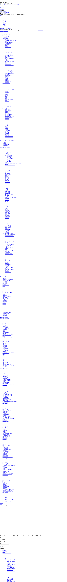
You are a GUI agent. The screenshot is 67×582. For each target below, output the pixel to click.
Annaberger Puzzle (6, 373)
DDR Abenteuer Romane (9, 254)
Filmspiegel (6, 164)
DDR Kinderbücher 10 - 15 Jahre (10, 241)
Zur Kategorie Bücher (4, 31)
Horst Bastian (7, 199)
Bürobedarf (4, 142)
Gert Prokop (7, 188)
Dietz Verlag (5, 396)
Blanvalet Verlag (5, 383)
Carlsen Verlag (5, 389)
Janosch (6, 63)
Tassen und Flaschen (6, 313)
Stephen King (7, 134)
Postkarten (4, 304)
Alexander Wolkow (8, 170)
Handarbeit (4, 35)
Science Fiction (7, 133)
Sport (5, 103)
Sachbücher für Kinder (8, 75)
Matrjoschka (5, 297)
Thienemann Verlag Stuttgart (7, 480)
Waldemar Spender (8, 222)
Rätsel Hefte (5, 86)
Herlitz (4, 428)
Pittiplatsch (4, 303)
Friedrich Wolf (7, 185)
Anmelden (7, 12)
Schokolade (4, 308)
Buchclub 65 (5, 386)
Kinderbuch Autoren (8, 64)
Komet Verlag (5, 440)
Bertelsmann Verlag (6, 382)
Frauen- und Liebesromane (9, 121)
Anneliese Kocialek (8, 174)
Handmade (4, 289)
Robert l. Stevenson (8, 272)
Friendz (4, 419)
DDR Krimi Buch (8, 258)
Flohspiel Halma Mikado (7, 335)
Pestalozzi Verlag (5, 456)
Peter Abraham (7, 216)
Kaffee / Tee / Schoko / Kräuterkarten (9, 292)
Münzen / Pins (5, 301)
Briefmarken (7, 92)
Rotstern (4, 468)
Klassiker (6, 129)
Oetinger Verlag (5, 452)
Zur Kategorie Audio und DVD (5, 28)
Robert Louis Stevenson (9, 136)
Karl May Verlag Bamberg (7, 435)
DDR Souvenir (5, 283)
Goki (3, 422)
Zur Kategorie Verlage (4, 368)
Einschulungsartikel (6, 144)
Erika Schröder (7, 182)
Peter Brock (7, 217)
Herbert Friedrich (7, 196)
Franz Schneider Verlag (6, 416)
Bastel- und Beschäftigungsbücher (8, 33)
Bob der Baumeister (8, 47)
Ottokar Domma (7, 215)
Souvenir (4, 310)
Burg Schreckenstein (8, 48)
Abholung (4, 550)
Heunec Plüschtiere (6, 339)
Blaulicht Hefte (7, 153)
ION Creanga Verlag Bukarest (8, 433)
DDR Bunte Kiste (8, 157)
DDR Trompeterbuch (8, 243)
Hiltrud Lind (7, 198)
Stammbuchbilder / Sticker (7, 312)
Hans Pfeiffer (7, 122)
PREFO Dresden (5, 460)
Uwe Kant (6, 221)
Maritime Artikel (5, 298)
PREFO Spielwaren (6, 353)
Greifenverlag (5, 424)
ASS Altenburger (5, 377)
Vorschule (4, 143)
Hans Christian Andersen (9, 194)
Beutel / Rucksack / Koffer (7, 280)
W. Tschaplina (7, 231)
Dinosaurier (4, 330)
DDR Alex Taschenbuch (9, 235)
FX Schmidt (5, 420)
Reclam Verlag (5, 464)
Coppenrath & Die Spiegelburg (8, 391)
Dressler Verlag (5, 400)
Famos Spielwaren (6, 332)
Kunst (6, 97)
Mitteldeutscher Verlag (6, 446)
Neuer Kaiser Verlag (6, 451)
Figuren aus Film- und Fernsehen (8, 334)
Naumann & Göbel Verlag (7, 449)
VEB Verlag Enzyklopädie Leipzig (8, 489)
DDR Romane (7, 259)
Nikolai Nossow (7, 213)
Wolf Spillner (7, 230)
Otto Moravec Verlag (6, 453)
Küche (4, 294)
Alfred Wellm (7, 172)
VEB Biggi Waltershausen (7, 364)
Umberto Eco (7, 135)
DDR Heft (6, 159)
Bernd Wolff (7, 176)
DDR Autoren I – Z (10, 570)
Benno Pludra (7, 175)
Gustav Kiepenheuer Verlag (7, 426)
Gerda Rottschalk (7, 186)
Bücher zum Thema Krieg (9, 117)
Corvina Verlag (5, 392)
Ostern (4, 302)
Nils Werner (7, 214)
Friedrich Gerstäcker (8, 264)
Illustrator (6, 127)
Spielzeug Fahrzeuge (6, 361)
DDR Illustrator (7, 257)
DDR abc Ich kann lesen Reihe (10, 234)
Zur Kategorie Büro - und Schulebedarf (6, 140)
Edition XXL (5, 407)
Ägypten (6, 88)
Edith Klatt (6, 179)
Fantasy (6, 57)
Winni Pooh (7, 80)
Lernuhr (4, 344)
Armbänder (4, 278)
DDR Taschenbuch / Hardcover (8, 250)
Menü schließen (3, 11)
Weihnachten (5, 315)
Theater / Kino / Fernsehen (9, 106)
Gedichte (6, 95)
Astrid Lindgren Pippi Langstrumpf (10, 40)
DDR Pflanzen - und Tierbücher (8, 247)
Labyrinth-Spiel (5, 343)
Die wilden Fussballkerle (9, 50)
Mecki (4, 299)
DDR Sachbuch (5, 248)
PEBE (4, 349)
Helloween (4, 338)
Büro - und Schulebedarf (7, 553)
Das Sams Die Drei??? (8, 52)
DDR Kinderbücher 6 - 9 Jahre (10, 240)
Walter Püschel (7, 224)
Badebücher (7, 41)
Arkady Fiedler (7, 252)
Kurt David (6, 208)
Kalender (4, 293)
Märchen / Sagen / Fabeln (7, 84)
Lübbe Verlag (5, 444)
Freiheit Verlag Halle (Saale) (7, 417)
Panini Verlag (5, 454)
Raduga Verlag (5, 462)
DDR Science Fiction (8, 260)
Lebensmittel (5, 295)
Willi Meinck (7, 228)
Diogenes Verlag (5, 397)
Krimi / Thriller (7, 130)
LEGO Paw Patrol (8, 68)
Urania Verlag (5, 488)
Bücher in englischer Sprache (9, 116)
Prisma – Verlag (5, 461)
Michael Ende (7, 132)
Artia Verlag (5, 376)
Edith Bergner (7, 178)
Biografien (6, 91)
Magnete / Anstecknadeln (7, 296)
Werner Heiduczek (8, 226)
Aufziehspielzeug (5, 320)
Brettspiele (4, 325)
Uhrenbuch (6, 77)
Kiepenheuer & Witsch (6, 436)
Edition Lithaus (5, 402)
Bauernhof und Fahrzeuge (9, 42)
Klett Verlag (4, 437)
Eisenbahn (6, 94)
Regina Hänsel (7, 219)
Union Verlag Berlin (6, 486)
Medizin (6, 98)
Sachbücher (4, 87)
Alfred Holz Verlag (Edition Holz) (8, 370)
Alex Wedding (7, 169)
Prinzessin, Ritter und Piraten (9, 73)
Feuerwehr (4, 333)
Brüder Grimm (7, 177)
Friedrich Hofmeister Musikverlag (8, 418)
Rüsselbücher (7, 242)
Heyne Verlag (5, 430)
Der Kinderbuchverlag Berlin (7, 394)
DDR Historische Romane (11, 571)
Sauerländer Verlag (6, 471)
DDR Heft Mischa (8, 160)
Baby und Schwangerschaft (9, 89)
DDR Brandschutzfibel (8, 156)
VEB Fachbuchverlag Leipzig (7, 490)
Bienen (6, 90)
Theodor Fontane (7, 273)
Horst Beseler (7, 200)
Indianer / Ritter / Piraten (7, 341)
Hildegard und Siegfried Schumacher (11, 197)
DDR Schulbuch (5, 249)
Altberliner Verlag (5, 371)
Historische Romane (8, 123)
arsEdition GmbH (5, 375)
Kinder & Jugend (5, 38)
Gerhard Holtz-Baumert (8, 187)
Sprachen (6, 104)
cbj (3, 390)
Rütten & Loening (6, 470)
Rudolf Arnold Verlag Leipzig (7, 469)
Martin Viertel (7, 212)
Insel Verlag (4, 432)
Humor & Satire (7, 125)
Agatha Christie (7, 109)
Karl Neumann (7, 204)
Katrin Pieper (7, 206)
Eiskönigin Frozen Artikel (9, 55)
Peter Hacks (7, 218)
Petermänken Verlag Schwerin (8, 457)
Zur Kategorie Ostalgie (4, 317)
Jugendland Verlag (6, 434)
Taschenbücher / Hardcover (7, 108)
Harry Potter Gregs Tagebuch (9, 61)
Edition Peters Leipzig (6, 406)
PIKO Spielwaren (5, 350)
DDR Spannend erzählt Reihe (9, 261)
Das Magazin (7, 154)
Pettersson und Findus (8, 69)
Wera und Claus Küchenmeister (10, 225)
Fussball (6, 59)
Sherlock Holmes (7, 113)
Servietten (4, 309)
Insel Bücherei (5, 37)
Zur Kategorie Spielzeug (4, 318)
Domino (4, 331)
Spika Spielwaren (5, 362)
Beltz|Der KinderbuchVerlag (7, 380)
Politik (6, 100)
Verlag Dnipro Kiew (6, 493)
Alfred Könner (7, 171)
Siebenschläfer (7, 76)
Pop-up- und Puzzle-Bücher (9, 72)
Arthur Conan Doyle (8, 110)
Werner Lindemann (8, 227)
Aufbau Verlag (5, 378)
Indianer (6, 62)
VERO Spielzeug (5, 366)
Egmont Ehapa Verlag (6, 408)
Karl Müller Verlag (6, 413)
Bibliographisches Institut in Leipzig (8, 384)
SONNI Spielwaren (6, 358)
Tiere (3, 363)
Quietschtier (4, 356)
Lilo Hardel (6, 209)
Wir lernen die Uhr (8, 81)
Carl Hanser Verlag (6, 388)
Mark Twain (7, 131)
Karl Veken (6, 205)
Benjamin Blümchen (8, 43)
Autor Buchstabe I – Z (8, 115)
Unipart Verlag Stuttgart (6, 487)
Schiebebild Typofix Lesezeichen (8, 306)
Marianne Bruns (7, 211)
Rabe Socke (7, 74)
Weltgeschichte (7, 107)
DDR (5, 93)
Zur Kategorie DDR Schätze (5, 147)
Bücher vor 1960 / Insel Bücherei (8, 32)
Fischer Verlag (5, 415)
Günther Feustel (7, 191)
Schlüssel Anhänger (6, 307)
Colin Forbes (7, 118)
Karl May (6, 128)
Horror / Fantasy (7, 124)
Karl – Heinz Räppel (8, 203)
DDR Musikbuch (5, 246)
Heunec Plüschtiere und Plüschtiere (8, 352)
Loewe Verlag (5, 443)
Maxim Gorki (7, 271)
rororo (4, 466)
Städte (6, 105)
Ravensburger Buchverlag (7, 463)
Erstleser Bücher (7, 56)
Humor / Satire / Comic (6, 36)
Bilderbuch (6, 45)
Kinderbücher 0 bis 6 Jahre (9, 65)
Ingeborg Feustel (7, 201)
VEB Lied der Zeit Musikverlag (8, 491)
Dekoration (4, 284)
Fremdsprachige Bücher (6, 34)
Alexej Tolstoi (7, 251)
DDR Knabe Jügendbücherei (9, 244)
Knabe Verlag (5, 438)
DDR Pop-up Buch (8, 245)
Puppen (4, 354)
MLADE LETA (5, 447)
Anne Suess (7, 39)
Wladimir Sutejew (8, 229)
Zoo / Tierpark (7, 82)
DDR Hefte (4, 150)
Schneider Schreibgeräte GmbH (8, 473)
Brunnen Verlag (5, 385)
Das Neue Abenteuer (8, 155)
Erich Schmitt (7, 181)
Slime (3, 357)
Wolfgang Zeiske (7, 232)
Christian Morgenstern (8, 253)
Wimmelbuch (7, 79)
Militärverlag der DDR (6, 445)
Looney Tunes (5, 345)
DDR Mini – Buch (8, 161)
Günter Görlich (7, 192)
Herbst (4, 290)
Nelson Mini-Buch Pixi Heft (9, 71)
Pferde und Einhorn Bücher (9, 70)
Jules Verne (6, 126)
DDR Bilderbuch (7, 237)
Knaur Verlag (5, 439)
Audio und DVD (5, 551)
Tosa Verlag (4, 484)
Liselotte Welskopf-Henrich (9, 269)
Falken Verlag (5, 412)
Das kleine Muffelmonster (9, 51)
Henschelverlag (5, 427)
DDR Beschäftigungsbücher (9, 236)
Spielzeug (4, 360)
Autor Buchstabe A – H (8, 114)
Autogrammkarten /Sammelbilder (8, 279)
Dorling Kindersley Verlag (7, 399)
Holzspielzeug (5, 340)
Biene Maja (6, 46)
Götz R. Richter (7, 190)
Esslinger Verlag (5, 403)
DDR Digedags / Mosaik (9, 158)
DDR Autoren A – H (8, 255)
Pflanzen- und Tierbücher (9, 99)
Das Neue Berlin (5, 393)
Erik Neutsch (7, 263)
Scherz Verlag (5, 472)
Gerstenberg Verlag (6, 421)
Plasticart (4, 351)
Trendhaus (4, 482)
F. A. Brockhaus (5, 411)
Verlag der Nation (5, 492)
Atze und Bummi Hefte (8, 152)
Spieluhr (4, 359)
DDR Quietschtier (6, 328)
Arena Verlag (5, 374)
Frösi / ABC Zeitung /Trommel (10, 165)
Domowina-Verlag (6, 398)
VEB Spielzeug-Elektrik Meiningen (8, 365)
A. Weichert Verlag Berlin (7, 379)
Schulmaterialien (5, 145)
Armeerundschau (7, 151)
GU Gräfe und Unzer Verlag (7, 425)
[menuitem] (33, 8)
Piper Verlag (5, 458)
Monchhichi (4, 347)
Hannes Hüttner (7, 193)
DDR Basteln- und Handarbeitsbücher (9, 149)
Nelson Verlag (5, 450)
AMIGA (4, 372)
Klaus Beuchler (7, 207)
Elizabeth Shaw (7, 180)
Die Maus (6, 53)
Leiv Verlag (4, 442)
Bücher (4, 552)
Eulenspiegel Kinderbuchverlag (8, 410)
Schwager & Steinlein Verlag (7, 474)
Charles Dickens (7, 112)
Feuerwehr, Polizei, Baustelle (9, 58)
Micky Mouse (5, 300)
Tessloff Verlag (5, 478)
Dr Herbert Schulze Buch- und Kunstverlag (10, 401)
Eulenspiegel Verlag (6, 409)
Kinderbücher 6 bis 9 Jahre (9, 66)
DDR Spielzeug (5, 327)
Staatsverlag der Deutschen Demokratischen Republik (11, 476)
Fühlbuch (6, 60)
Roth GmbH (5, 467)
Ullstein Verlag (5, 485)
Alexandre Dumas (8, 111)
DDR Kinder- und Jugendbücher (8, 233)
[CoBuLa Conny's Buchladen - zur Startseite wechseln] (9, 4)
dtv (3, 404)
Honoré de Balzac (8, 265)
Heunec (4, 429)
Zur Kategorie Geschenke (4, 276)
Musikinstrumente (5, 348)
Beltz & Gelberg (5, 381)
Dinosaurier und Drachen (9, 54)
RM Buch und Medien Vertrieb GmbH (9, 465)
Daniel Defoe (7, 119)
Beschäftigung (5, 323)
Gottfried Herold (7, 189)
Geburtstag (4, 287)
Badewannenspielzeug (6, 322)
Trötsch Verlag (5, 314)
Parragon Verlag (5, 455)
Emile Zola (6, 262)
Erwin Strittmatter (7, 183)
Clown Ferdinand (5, 326)
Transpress (4, 481)
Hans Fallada (7, 195)
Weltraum (6, 78)
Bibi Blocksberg (7, 44)
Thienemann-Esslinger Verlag (7, 479)
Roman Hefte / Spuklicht (9, 137)
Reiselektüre (7, 101)
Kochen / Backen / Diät (6, 83)
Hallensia (6, 96)
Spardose (4, 311)
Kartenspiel (4, 342)
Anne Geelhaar (7, 173)
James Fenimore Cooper (9, 267)
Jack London (7, 266)
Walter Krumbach (7, 223)
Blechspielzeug (5, 324)
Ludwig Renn (7, 210)
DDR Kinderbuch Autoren (7, 168)
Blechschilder (5, 281)
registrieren (4, 13)
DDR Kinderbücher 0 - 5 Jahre (10, 239)
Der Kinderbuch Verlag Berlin (8, 395)
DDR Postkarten (5, 282)
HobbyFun (4, 291)
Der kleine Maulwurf (6, 285)
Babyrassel (4, 321)
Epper (6, 162)
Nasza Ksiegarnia (5, 448)
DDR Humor (5, 167)
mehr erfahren (40, 30)
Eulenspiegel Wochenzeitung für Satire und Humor (13, 163)
